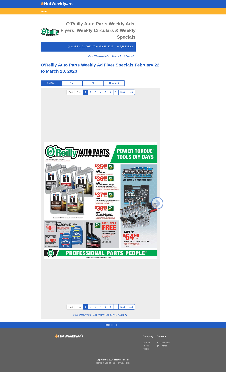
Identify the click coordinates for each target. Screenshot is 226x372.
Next (122, 92)
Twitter (163, 345)
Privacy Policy (123, 363)
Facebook (165, 342)
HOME (44, 11)
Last (131, 92)
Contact (146, 342)
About (146, 345)
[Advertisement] (100, 117)
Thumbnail (114, 83)
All (93, 83)
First (70, 92)
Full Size (51, 83)
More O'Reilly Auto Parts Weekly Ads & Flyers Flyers (99, 315)
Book (72, 83)
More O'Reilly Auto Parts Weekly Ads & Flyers (110, 56)
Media (146, 349)
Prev (79, 92)
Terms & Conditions (105, 363)
